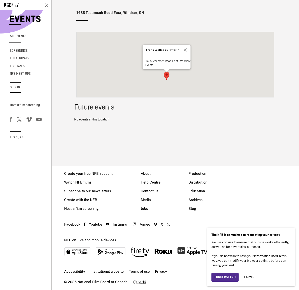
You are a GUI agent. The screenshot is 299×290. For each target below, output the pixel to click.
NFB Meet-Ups (20, 74)
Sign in (15, 87)
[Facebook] (11, 120)
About (146, 174)
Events (25, 19)
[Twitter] (19, 120)
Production (197, 174)
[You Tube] (39, 120)
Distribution (197, 182)
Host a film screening (25, 105)
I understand (225, 277)
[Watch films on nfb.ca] (11, 5)
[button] (166, 76)
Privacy (161, 271)
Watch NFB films (77, 182)
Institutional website (107, 271)
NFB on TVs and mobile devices (90, 240)
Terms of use (139, 271)
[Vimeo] (29, 120)
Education (196, 191)
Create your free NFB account (88, 174)
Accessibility (74, 271)
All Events (18, 36)
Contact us (149, 191)
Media (146, 200)
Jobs (144, 209)
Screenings (19, 51)
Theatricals (19, 58)
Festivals (17, 66)
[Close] (185, 50)
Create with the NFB (80, 200)
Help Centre (150, 182)
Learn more (251, 277)
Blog (192, 209)
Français (17, 137)
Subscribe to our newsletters (87, 191)
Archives (195, 200)
